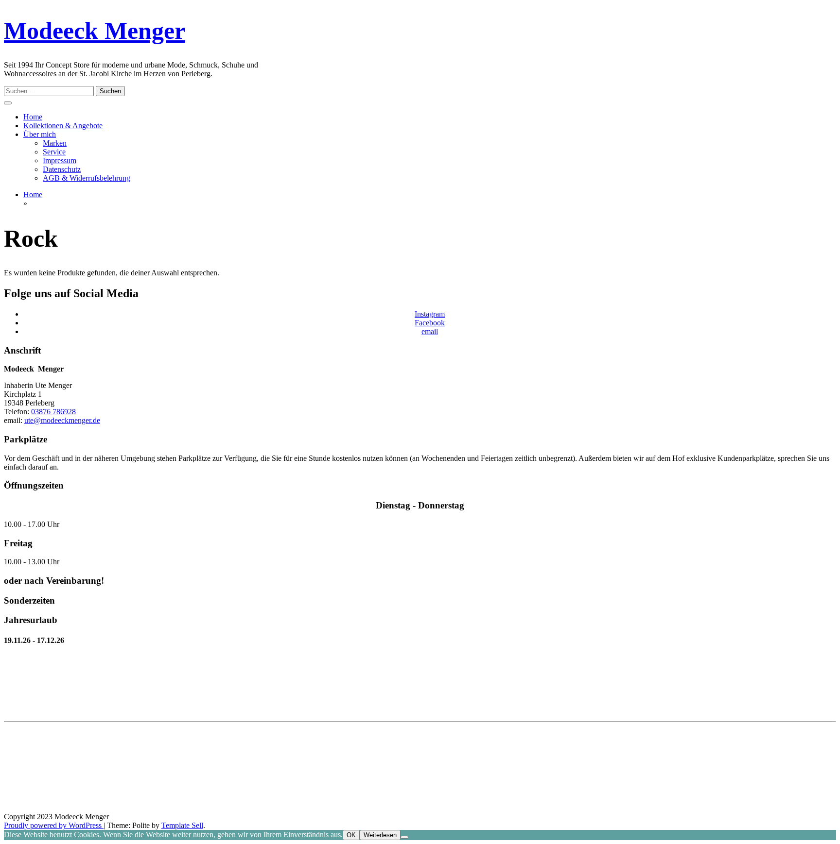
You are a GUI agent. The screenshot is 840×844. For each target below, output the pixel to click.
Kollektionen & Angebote (63, 125)
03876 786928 (53, 411)
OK (351, 835)
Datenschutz (62, 169)
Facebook (430, 323)
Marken (55, 143)
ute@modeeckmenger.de (62, 420)
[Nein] (404, 837)
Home (32, 117)
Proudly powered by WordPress (54, 825)
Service (54, 152)
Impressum (59, 160)
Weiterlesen (380, 835)
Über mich (39, 134)
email (429, 331)
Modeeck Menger (94, 30)
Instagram (430, 314)
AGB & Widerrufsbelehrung (86, 178)
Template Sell (182, 825)
